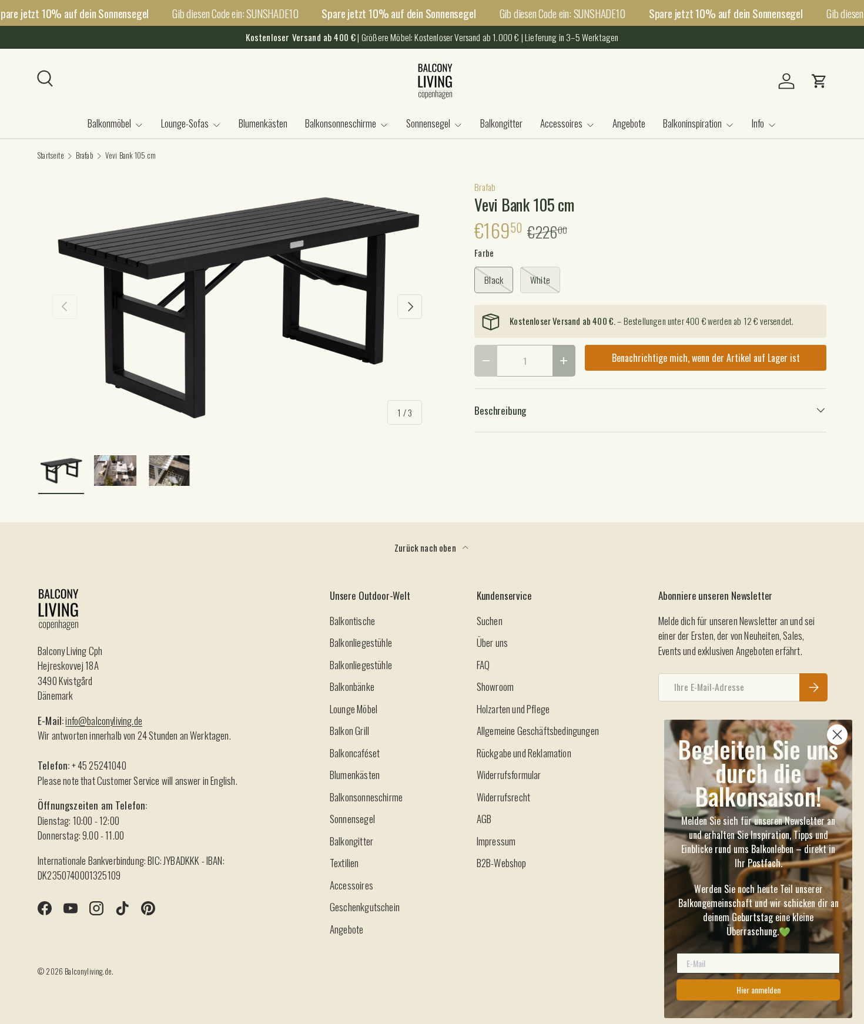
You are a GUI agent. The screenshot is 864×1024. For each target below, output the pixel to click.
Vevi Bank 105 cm (130, 156)
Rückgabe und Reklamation (524, 753)
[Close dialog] (837, 734)
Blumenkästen (263, 123)
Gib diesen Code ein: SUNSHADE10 (235, 13)
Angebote (628, 123)
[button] (819, 81)
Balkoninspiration (692, 123)
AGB (484, 818)
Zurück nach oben (426, 547)
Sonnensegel (428, 123)
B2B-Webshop (502, 862)
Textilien (344, 862)
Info (758, 123)
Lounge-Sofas (185, 123)
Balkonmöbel (109, 123)
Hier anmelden (758, 989)
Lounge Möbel (353, 708)
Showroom (495, 686)
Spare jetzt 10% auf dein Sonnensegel (398, 13)
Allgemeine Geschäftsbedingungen (538, 730)
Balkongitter (501, 123)
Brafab (84, 156)
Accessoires (561, 123)
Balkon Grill (349, 730)
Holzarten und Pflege (513, 708)
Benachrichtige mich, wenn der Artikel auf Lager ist (706, 358)
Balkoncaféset (355, 753)
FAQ (483, 664)
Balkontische (352, 620)
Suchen (490, 620)
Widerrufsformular (509, 774)
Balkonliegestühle (361, 642)
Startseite (51, 156)
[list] (237, 306)
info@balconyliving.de (103, 720)
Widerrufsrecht (503, 797)
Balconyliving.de (88, 971)
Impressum (496, 841)
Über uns (492, 642)
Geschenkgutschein (365, 906)
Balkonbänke (352, 686)
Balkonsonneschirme (340, 123)
